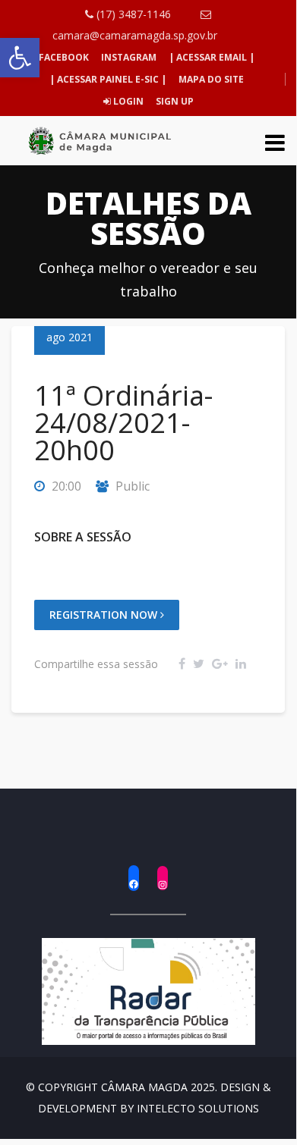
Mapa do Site (211, 79)
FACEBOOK (64, 57)
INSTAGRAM (128, 57)
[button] (19, 57)
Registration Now (104, 614)
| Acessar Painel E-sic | (107, 79)
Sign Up (173, 101)
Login (127, 101)
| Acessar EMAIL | (211, 57)
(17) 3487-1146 (132, 14)
